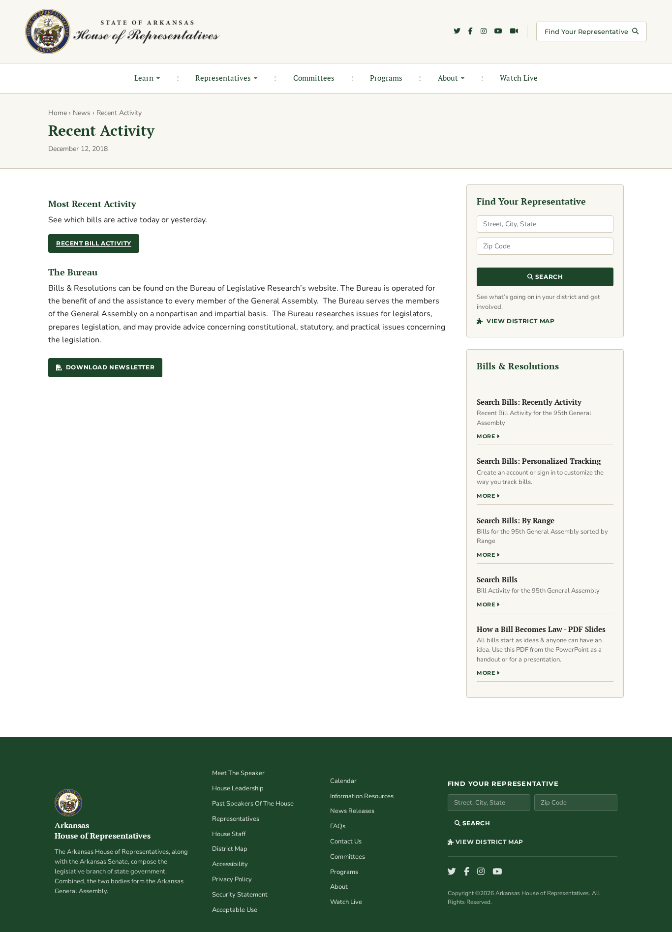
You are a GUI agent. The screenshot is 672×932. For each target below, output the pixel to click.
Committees (314, 78)
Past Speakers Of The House (253, 803)
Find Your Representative (586, 31)
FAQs (337, 826)
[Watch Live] (514, 31)
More (487, 436)
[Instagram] (484, 31)
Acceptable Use (234, 909)
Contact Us (346, 841)
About (448, 78)
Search (548, 276)
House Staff (228, 834)
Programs (386, 78)
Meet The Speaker (238, 773)
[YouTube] (498, 31)
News (82, 113)
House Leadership (238, 788)
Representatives (223, 78)
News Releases (352, 811)
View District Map (519, 321)
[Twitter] (457, 31)
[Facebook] (470, 31)
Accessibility (230, 864)
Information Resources (362, 796)
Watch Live (519, 78)
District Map (229, 848)
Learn (143, 78)
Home (57, 113)
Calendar (343, 781)
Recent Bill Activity (93, 243)
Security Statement (240, 894)
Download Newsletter (110, 367)
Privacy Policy (232, 879)
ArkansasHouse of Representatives (103, 830)
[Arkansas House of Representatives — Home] (122, 31)
